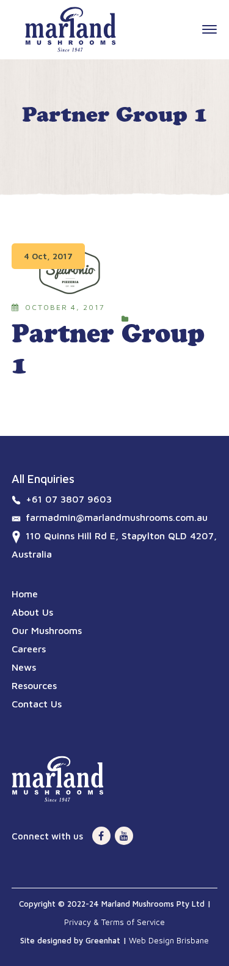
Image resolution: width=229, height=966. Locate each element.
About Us (32, 612)
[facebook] (101, 836)
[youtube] (124, 836)
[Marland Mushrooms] (70, 28)
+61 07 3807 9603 (69, 498)
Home (25, 593)
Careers (29, 648)
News (24, 667)
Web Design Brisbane (169, 940)
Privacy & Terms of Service (114, 922)
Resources (34, 685)
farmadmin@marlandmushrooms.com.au (117, 517)
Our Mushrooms (47, 630)
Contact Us (37, 703)
